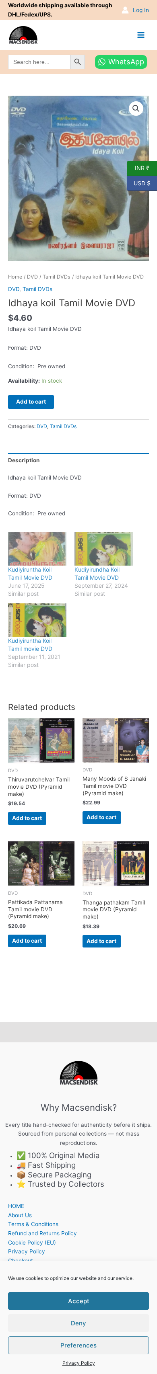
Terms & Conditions (33, 1224)
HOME (16, 1206)
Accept (78, 1301)
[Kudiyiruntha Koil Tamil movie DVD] (37, 620)
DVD (32, 277)
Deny (78, 1323)
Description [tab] (24, 460)
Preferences (78, 1345)
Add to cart (31, 401)
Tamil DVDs (56, 277)
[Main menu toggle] (141, 35)
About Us (20, 1215)
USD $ (139, 182)
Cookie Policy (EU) (32, 1242)
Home (15, 277)
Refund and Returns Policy (42, 1233)
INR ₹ (138, 167)
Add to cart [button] (27, 818)
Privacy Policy (78, 1363)
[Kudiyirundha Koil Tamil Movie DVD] (103, 549)
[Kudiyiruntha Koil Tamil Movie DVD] (37, 549)
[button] (136, 108)
